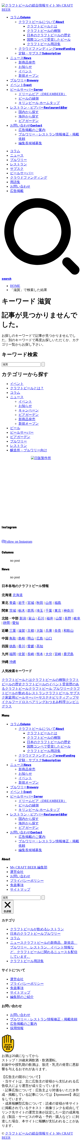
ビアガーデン (29, 121)
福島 (57, 603)
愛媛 (30, 646)
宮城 (30, 603)
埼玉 (39, 610)
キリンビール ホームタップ (39, 103)
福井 (49, 618)
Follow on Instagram (18, 541)
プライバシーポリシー (27, 880)
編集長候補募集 (30, 143)
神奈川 (68, 610)
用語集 (15, 182)
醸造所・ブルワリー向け (28, 450)
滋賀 (21, 630)
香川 (21, 646)
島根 (21, 638)
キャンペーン (29, 410)
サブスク (17, 168)
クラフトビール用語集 (44, 44)
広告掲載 (17, 191)
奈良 (57, 630)
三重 (12, 630)
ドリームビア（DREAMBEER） (43, 94)
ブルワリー (18, 160)
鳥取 (12, 638)
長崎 (30, 654)
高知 (39, 646)
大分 (48, 654)
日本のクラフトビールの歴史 (49, 35)
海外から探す (29, 116)
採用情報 (17, 1028)
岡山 (30, 638)
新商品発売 (27, 62)
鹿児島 (68, 654)
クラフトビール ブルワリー (49, 688)
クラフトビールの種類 (44, 30)
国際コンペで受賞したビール (49, 39)
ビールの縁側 (29, 98)
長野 (68, 618)
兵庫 (48, 630)
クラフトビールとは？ (27, 388)
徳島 (12, 646)
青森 (12, 603)
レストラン (18, 164)
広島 (39, 638)
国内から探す (29, 112)
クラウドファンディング (28, 177)
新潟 (22, 618)
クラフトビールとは (42, 26)
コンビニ (72, 702)
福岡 (12, 654)
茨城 (12, 610)
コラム (15, 151)
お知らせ (25, 67)
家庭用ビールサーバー (22, 697)
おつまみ (52, 702)
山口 (48, 638)
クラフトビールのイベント (42, 684)
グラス (7, 706)
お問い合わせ (20, 186)
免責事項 (17, 885)
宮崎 (57, 654)
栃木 (21, 610)
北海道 (18, 595)
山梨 (59, 618)
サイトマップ (20, 889)
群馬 (30, 610)
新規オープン (29, 75)
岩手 (21, 603)
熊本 (39, 654)
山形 (48, 603)
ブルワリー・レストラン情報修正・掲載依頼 (43, 1019)
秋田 (39, 603)
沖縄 (12, 662)
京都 (30, 630)
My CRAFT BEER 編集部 (28, 867)
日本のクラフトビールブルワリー (35, 933)
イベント (25, 71)
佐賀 (21, 654)
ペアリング (37, 702)
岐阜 (77, 618)
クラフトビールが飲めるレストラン (37, 929)
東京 (57, 610)
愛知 (15, 623)
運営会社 (17, 872)
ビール (15, 428)
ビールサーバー (22, 173)
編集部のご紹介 (22, 997)
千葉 (48, 610)
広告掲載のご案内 (32, 130)
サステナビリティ (52, 697)
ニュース (17, 155)
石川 (40, 618)
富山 (31, 618)
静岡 (6, 623)
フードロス (20, 702)
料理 (62, 702)
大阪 (39, 630)
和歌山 (68, 630)
